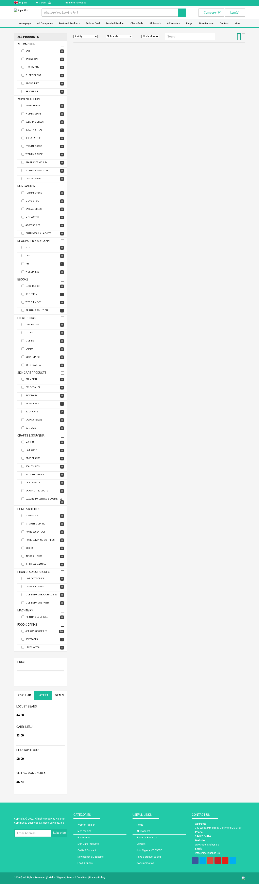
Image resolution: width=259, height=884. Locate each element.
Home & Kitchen (28, 509)
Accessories (44, 225)
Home (140, 824)
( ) (212, 12)
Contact (224, 23)
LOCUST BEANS (26, 706)
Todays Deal (93, 23)
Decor (44, 548)
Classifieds (137, 23)
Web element (44, 302)
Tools (44, 332)
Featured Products (69, 23)
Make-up (44, 442)
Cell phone (44, 324)
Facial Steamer (44, 420)
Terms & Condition (77, 877)
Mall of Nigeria (57, 877)
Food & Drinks (27, 624)
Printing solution (44, 310)
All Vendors (173, 23)
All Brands (155, 23)
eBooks (22, 279)
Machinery (25, 610)
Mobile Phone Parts (44, 603)
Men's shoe (44, 201)
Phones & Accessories (33, 572)
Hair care (44, 450)
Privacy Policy (97, 877)
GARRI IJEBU (24, 726)
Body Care (44, 411)
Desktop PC (44, 357)
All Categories (45, 23)
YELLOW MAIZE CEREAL (31, 773)
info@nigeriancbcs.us (207, 853)
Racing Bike (44, 83)
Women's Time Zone (44, 170)
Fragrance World (44, 162)
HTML (44, 247)
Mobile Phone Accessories (44, 594)
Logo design (44, 286)
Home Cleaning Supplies (44, 540)
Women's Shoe (44, 154)
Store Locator (206, 23)
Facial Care (44, 403)
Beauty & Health (44, 130)
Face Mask (44, 395)
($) (44, 2)
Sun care (44, 428)
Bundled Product (115, 23)
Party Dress (44, 105)
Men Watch (44, 217)
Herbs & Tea (44, 647)
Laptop (44, 349)
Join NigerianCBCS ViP (149, 850)
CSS (44, 255)
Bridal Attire (44, 138)
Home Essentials (44, 532)
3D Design (44, 294)
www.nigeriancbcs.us (207, 844)
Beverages (44, 639)
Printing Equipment (44, 617)
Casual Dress (44, 209)
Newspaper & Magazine (34, 241)
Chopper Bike (44, 75)
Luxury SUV (44, 67)
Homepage (25, 23)
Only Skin (44, 379)
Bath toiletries (44, 474)
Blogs (189, 23)
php (44, 263)
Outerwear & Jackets (44, 233)
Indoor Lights (44, 556)
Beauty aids (44, 466)
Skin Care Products (32, 372)
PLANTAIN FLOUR (27, 750)
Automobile (26, 44)
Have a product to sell (149, 856)
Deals (59, 695)
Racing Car (44, 59)
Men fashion (26, 186)
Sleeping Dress (44, 122)
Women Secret (44, 114)
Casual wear (44, 178)
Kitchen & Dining (44, 523)
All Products (28, 37)
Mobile (44, 340)
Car (44, 51)
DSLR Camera (44, 365)
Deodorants (44, 458)
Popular (24, 695)
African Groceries (44, 631)
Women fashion (28, 99)
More (237, 23)
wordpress (44, 272)
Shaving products (44, 490)
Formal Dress (44, 146)
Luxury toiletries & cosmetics (44, 501)
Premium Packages (75, 2)
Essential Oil (44, 387)
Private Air (44, 91)
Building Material (44, 564)
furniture (44, 515)
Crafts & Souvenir (31, 435)
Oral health (44, 482)
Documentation (145, 863)
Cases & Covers (44, 586)
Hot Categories (44, 578)
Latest (43, 695)
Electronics (26, 318)
